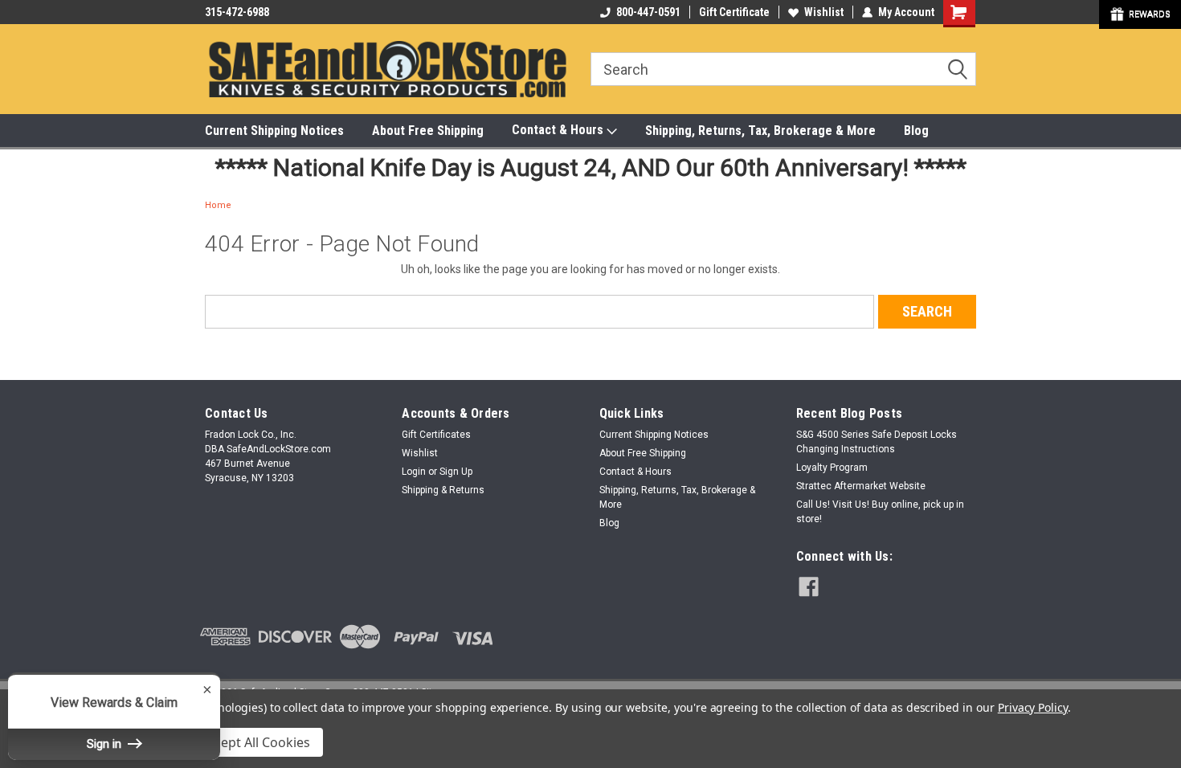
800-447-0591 (648, 12)
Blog (916, 130)
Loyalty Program (832, 467)
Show (1140, 14)
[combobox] (783, 69)
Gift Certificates (436, 434)
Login (414, 471)
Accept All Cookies (255, 742)
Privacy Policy (1033, 707)
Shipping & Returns (443, 490)
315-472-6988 (237, 12)
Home (218, 205)
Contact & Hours (559, 129)
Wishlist (824, 12)
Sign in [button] (106, 744)
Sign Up (455, 471)
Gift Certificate (734, 12)
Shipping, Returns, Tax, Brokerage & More (760, 130)
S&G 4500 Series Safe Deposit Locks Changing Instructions (876, 442)
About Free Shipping (428, 130)
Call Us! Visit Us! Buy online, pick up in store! (880, 512)
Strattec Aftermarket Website (861, 486)
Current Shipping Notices (274, 130)
